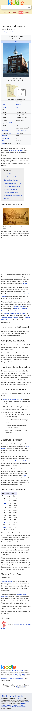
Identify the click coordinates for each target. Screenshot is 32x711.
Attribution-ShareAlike (18, 674)
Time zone (5, 130)
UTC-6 (17, 130)
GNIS (3, 143)
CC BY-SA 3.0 (19, 698)
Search (29, 7)
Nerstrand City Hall (18, 306)
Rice (17, 107)
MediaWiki (23, 703)
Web (5, 12)
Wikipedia (26, 702)
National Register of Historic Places (14, 313)
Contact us (4, 707)
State (3, 104)
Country (4, 102)
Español (27, 12)
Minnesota (18, 104)
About (15, 705)
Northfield (18, 461)
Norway (25, 284)
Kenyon (24, 476)
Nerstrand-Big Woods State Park (12, 399)
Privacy (21, 705)
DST (10, 133)
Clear (25, 7)
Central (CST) (23, 130)
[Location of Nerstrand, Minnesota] (16, 90)
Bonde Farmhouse (16, 311)
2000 (4, 522)
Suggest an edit (20, 687)
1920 (4, 503)
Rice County (12, 150)
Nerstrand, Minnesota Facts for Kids (12, 679)
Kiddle (3, 705)
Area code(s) (5, 138)
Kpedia (21, 12)
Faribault (25, 461)
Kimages (15, 12)
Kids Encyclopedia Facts (8, 32)
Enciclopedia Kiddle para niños (17, 707)
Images (9, 12)
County (4, 107)
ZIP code (4, 135)
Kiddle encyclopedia (17, 670)
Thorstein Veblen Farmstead (9, 318)
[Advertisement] (16, 19)
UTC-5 (17, 133)
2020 (10, 123)
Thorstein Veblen (6, 582)
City (16, 42)
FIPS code (5, 141)
